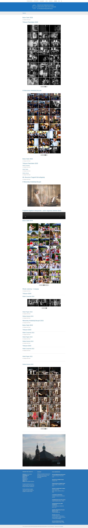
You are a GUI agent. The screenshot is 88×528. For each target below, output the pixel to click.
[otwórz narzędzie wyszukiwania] (61, 1)
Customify (61, 526)
